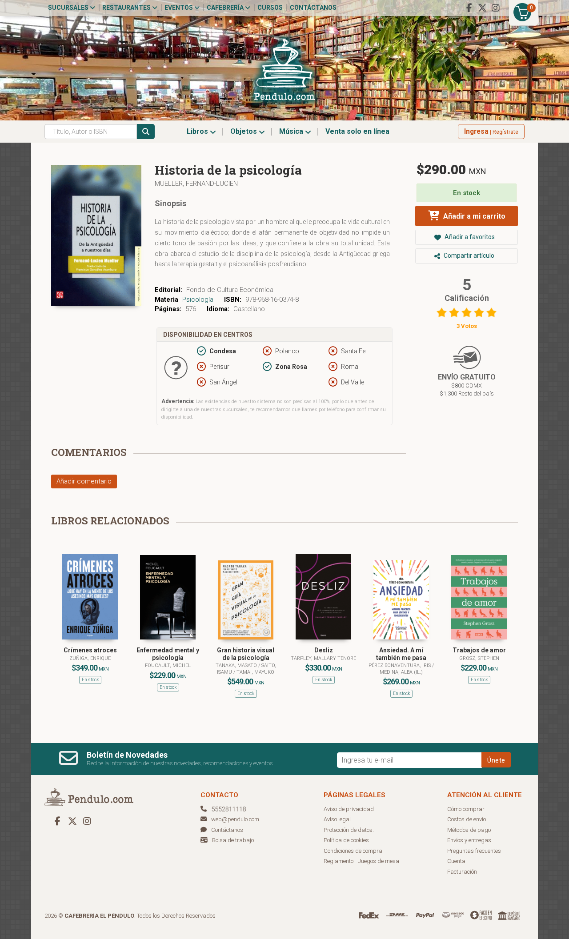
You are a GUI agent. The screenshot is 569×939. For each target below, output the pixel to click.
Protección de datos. (349, 830)
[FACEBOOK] (469, 8)
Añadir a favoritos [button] (469, 236)
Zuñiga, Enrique (90, 658)
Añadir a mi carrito (473, 216)
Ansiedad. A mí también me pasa (401, 654)
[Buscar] (146, 131)
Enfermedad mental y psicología (167, 654)
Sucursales (69, 7)
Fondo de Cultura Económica (229, 290)
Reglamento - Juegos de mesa (361, 861)
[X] (482, 8)
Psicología (197, 300)
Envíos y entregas (469, 840)
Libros (198, 131)
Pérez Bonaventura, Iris (400, 665)
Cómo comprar (466, 809)
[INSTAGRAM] (495, 8)
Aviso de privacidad (349, 809)
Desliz (323, 650)
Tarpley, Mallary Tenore (323, 658)
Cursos (270, 7)
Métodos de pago (469, 830)
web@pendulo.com (235, 819)
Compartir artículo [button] (468, 255)
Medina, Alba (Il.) (401, 672)
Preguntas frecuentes (474, 850)
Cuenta (456, 861)
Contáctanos (313, 7)
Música (292, 131)
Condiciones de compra (353, 850)
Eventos (179, 7)
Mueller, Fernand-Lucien (196, 184)
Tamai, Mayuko (255, 672)
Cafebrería (226, 7)
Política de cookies (346, 840)
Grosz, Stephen (479, 658)
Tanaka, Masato (237, 665)
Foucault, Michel (168, 665)
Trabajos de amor (479, 650)
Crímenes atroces (90, 650)
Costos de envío (466, 819)
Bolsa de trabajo (233, 840)
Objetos (244, 131)
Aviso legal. (338, 819)
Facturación (462, 871)
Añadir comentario (84, 481)
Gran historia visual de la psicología (245, 654)
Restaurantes (127, 7)
